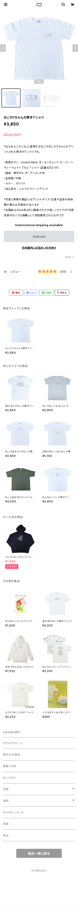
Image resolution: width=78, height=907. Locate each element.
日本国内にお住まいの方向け (39, 247)
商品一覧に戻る (39, 853)
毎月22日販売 (11, 754)
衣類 (6, 789)
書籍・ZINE (9, 766)
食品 (6, 835)
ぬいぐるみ (9, 777)
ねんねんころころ (13, 812)
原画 (6, 823)
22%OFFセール (13, 743)
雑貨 (6, 800)
